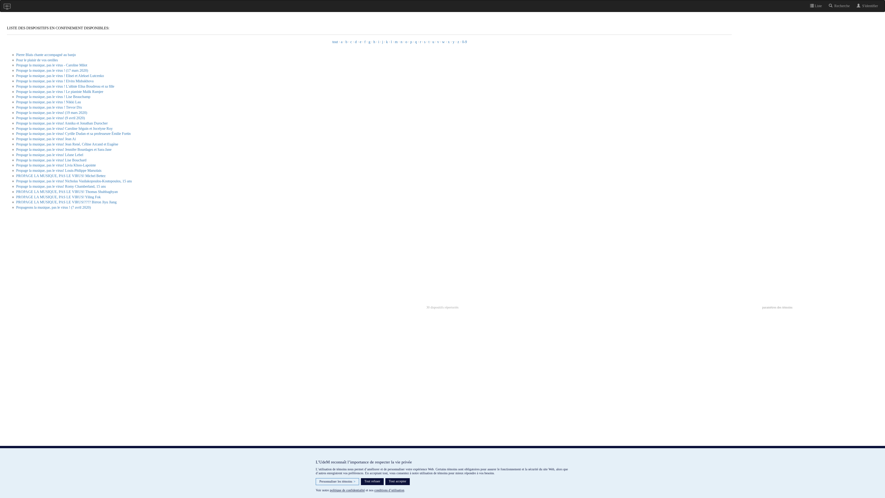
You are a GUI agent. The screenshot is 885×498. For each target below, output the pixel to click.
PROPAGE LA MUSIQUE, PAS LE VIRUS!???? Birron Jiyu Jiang (66, 202)
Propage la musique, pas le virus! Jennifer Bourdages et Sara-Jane (64, 149)
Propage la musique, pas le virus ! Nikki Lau (48, 102)
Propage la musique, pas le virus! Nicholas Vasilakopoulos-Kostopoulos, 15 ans (74, 181)
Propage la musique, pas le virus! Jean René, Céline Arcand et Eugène (67, 144)
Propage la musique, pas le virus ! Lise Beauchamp (53, 97)
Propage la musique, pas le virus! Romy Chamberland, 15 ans (61, 186)
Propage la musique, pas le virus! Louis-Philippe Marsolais (58, 170)
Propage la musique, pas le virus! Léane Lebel (49, 155)
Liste (818, 6)
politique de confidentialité (347, 490)
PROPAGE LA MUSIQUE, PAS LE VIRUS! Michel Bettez (61, 176)
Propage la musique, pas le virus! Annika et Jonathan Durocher (62, 123)
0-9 (464, 42)
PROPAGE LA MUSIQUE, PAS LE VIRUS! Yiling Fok (58, 197)
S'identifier (869, 6)
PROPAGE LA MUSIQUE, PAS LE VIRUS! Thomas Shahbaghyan (67, 192)
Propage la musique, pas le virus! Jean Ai (46, 139)
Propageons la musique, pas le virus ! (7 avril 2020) (53, 207)
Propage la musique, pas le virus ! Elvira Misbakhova (55, 81)
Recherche (841, 6)
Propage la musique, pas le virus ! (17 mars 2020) (52, 70)
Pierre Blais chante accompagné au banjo (46, 55)
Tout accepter (397, 481)
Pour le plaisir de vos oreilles (37, 60)
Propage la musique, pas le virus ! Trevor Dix (49, 107)
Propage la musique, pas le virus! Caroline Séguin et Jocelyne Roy (64, 128)
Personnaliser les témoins (337, 481)
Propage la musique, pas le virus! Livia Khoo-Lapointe (56, 165)
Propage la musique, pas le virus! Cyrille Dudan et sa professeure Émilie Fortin (73, 134)
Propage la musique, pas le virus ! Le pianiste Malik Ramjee (59, 92)
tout (335, 42)
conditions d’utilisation (389, 490)
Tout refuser (372, 481)
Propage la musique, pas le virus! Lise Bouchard (51, 160)
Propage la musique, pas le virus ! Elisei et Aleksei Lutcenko (60, 76)
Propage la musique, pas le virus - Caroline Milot (51, 65)
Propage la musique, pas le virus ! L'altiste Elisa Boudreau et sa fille (65, 86)
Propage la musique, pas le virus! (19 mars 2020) (51, 113)
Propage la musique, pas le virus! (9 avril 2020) (50, 118)
